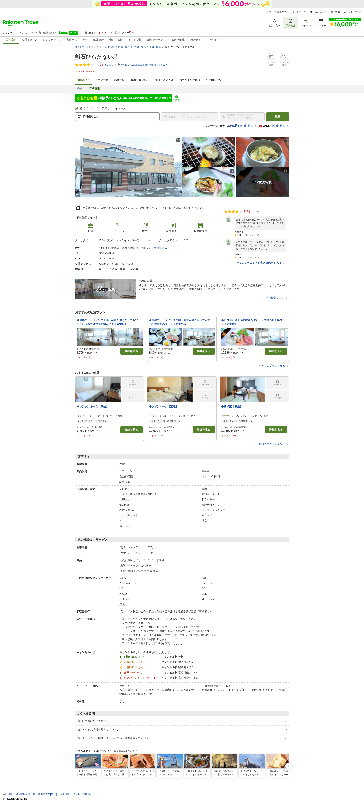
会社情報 (8, 794)
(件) (107, 65)
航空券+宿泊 (245, 125)
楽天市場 (335, 12)
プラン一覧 (101, 80)
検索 (277, 116)
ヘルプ (267, 12)
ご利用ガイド (281, 12)
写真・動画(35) (140, 80)
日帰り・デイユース (114, 108)
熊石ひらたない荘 (96, 57)
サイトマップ (299, 12)
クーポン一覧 (214, 80)
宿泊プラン (86, 108)
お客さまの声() (189, 80)
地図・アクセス (164, 80)
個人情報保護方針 (25, 794)
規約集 (76, 794)
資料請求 (88, 794)
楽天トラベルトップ (85, 47)
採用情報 (65, 794)
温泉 (79, 88)
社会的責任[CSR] (47, 794)
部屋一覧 (119, 80)
